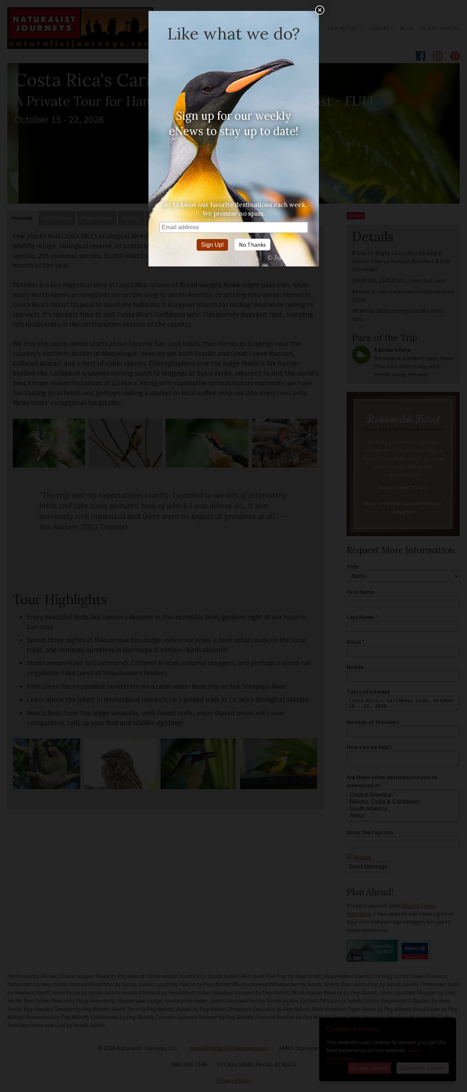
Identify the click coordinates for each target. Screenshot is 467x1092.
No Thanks (252, 244)
